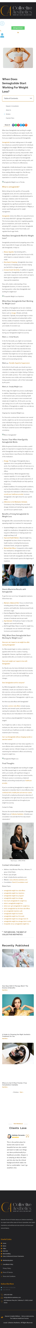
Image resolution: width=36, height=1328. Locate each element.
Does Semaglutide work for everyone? (13, 682)
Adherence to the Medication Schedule (15, 502)
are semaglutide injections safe (13, 911)
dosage (13, 313)
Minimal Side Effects (10, 548)
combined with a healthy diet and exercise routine (17, 792)
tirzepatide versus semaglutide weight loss (16, 924)
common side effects (14, 706)
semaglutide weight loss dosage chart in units (17, 921)
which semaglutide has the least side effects (17, 908)
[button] (0, 31)
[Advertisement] (18, 1104)
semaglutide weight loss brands (13, 913)
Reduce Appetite (9, 252)
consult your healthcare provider (13, 494)
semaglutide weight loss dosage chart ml (16, 919)
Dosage (6, 461)
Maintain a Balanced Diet (11, 603)
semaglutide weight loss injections (14, 893)
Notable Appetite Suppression (19, 363)
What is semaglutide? (10, 187)
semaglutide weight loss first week (14, 916)
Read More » (5, 990)
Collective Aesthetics (17, 814)
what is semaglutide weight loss (13, 903)
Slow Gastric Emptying (10, 262)
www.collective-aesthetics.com (18, 880)
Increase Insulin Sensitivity (12, 270)
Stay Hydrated (8, 621)
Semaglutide (6, 142)
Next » (21, 1092)
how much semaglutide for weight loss (15, 901)
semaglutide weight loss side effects (14, 890)
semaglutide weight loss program (14, 896)
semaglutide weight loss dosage (13, 898)
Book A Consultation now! (20, 882)
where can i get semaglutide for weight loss (17, 906)
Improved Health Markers (11, 538)
